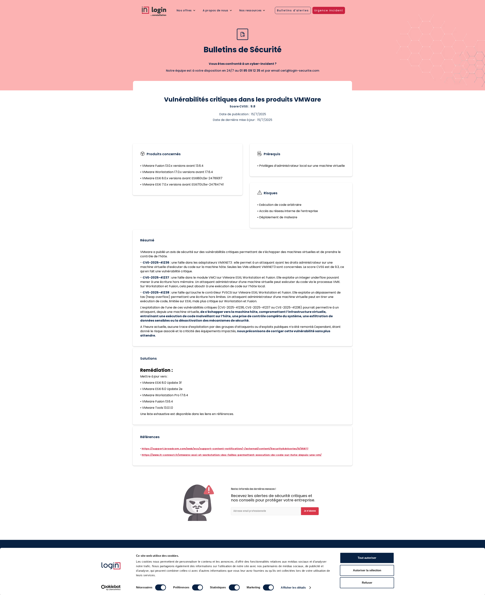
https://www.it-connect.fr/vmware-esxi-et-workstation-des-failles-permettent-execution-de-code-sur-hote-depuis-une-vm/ (232, 455)
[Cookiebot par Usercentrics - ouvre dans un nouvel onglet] (111, 587)
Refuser (367, 582)
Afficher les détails (293, 587)
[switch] (197, 587)
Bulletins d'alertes (293, 10)
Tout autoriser (367, 557)
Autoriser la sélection (367, 570)
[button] (186, 10)
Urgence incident (328, 10)
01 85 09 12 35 (249, 70)
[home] (157, 11)
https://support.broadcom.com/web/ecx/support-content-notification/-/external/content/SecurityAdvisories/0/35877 (225, 448)
